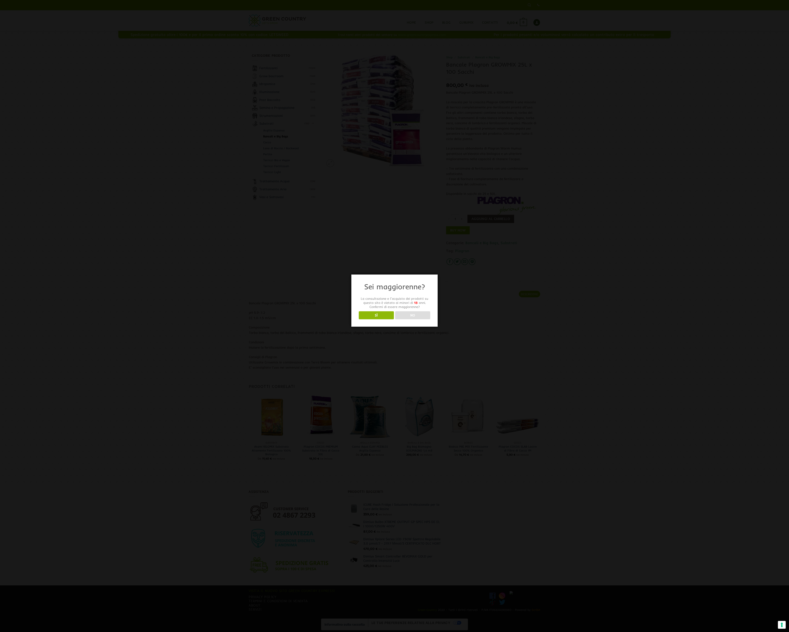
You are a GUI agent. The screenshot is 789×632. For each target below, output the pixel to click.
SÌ (376, 315)
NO (412, 315)
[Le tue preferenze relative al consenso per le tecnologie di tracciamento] (782, 625)
